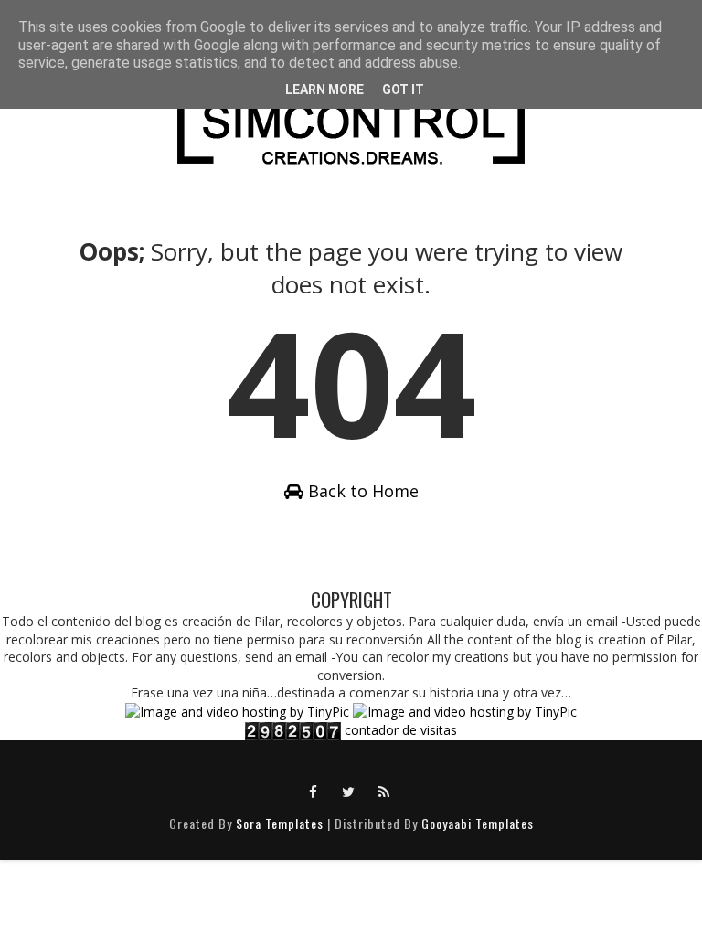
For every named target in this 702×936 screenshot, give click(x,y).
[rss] (385, 790)
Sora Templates (280, 823)
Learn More (324, 89)
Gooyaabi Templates (477, 823)
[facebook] (313, 790)
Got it (403, 89)
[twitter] (349, 790)
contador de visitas (401, 730)
